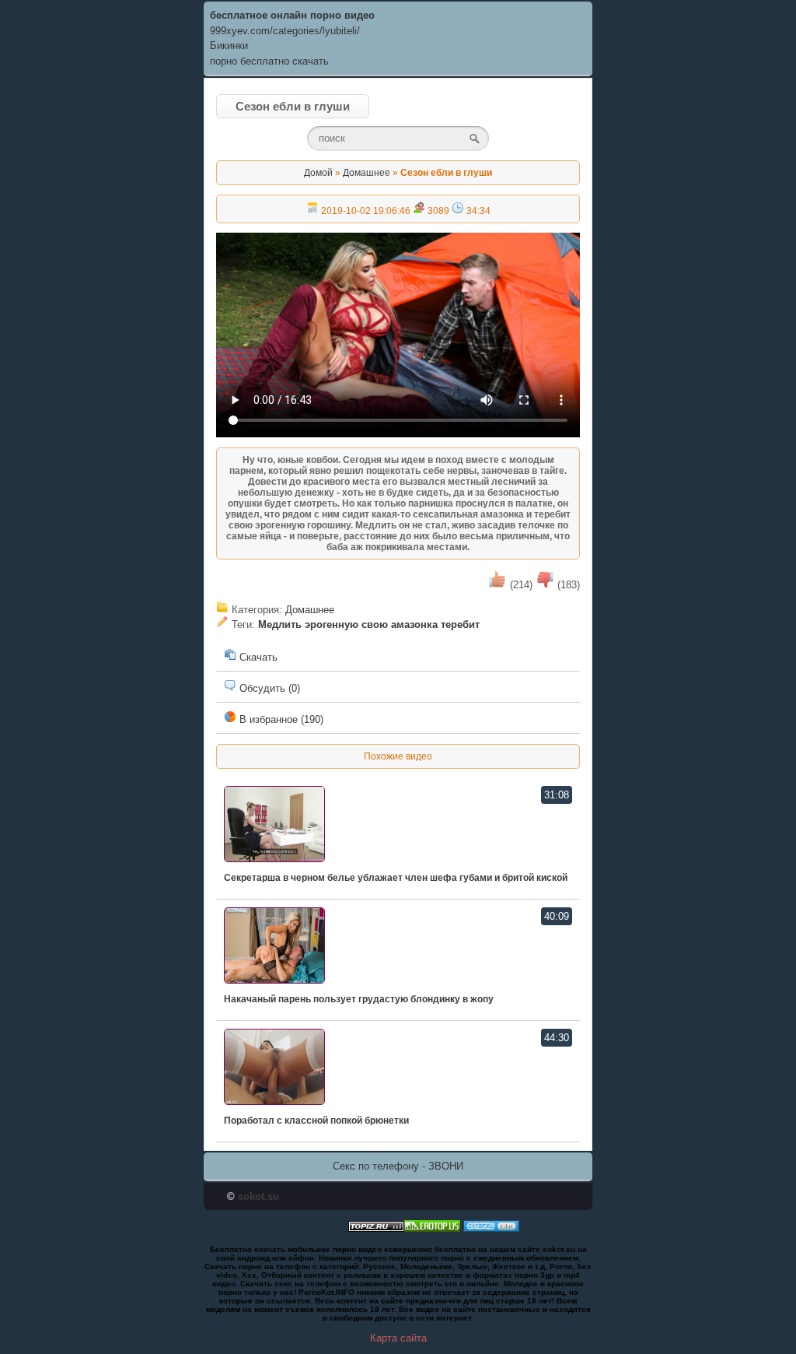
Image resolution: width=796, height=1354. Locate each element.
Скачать (257, 657)
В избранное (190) (279, 719)
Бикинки (229, 45)
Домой (318, 172)
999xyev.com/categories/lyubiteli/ (285, 31)
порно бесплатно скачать (269, 61)
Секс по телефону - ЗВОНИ (398, 1166)
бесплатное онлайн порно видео (292, 15)
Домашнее (366, 172)
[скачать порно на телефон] (376, 1228)
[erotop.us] (432, 1228)
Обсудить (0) (268, 688)
